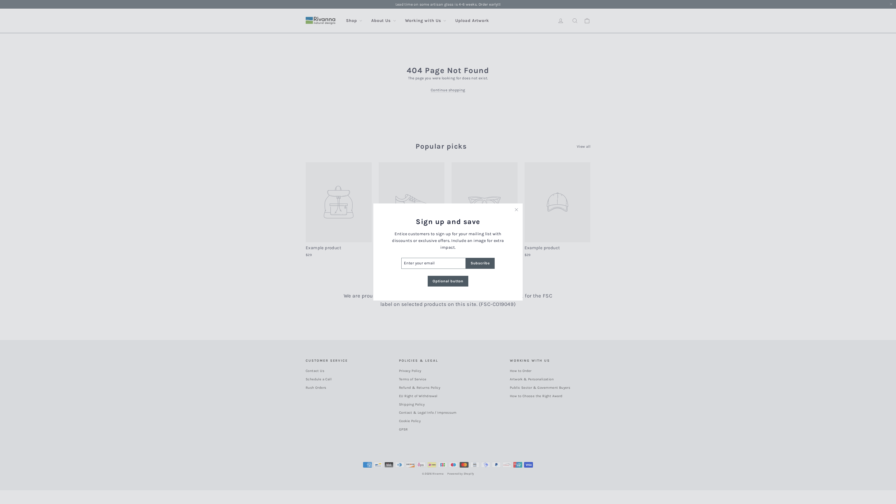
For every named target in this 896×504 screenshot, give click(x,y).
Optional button (448, 281)
